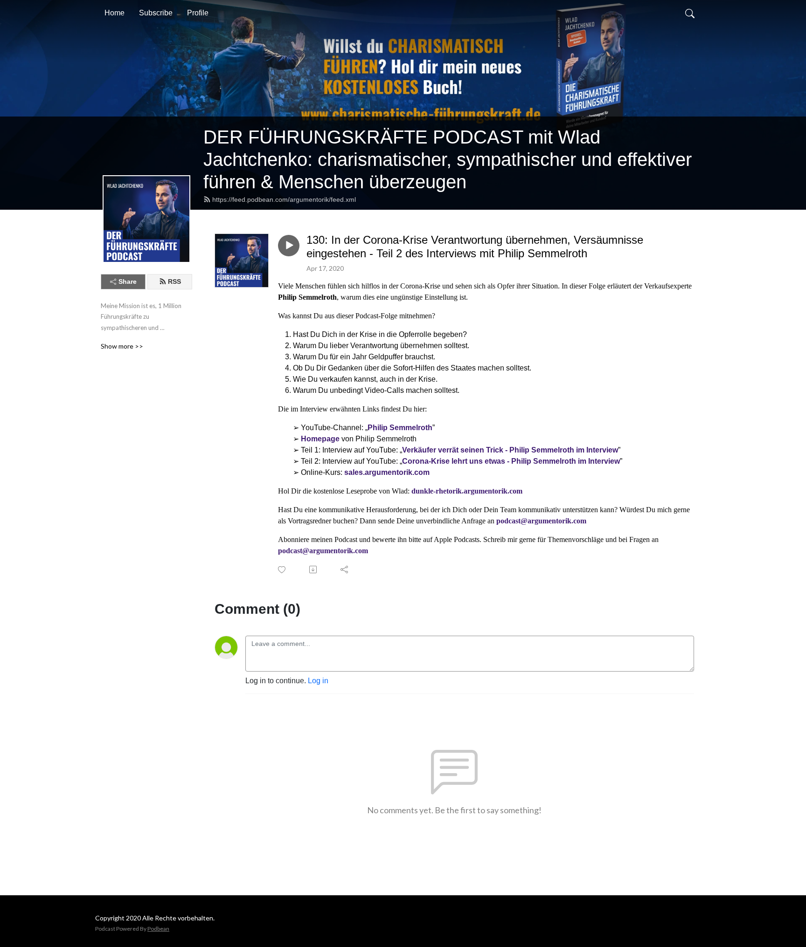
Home (114, 13)
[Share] (345, 569)
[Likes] (282, 570)
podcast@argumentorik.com (541, 521)
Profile (197, 13)
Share (127, 281)
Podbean (158, 928)
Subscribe (156, 13)
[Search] (689, 13)
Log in (318, 681)
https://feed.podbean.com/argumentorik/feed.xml (284, 199)
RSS (174, 281)
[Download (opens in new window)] (313, 569)
